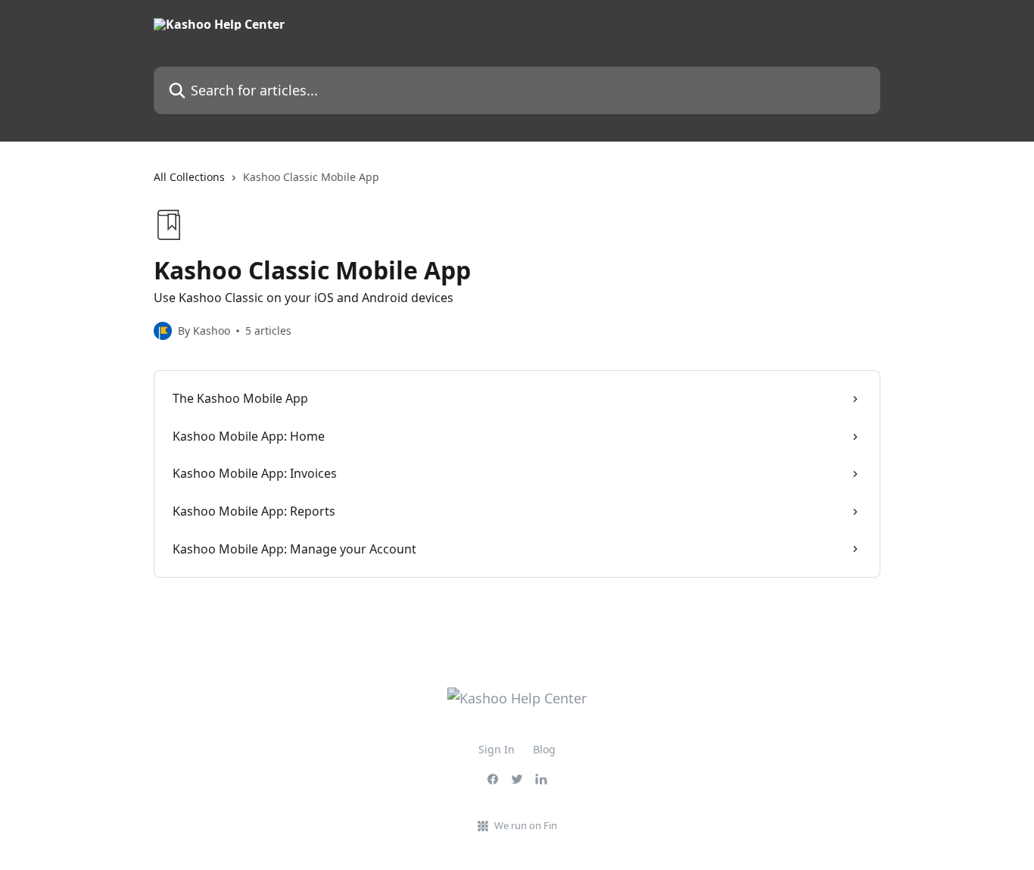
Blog (544, 749)
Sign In (496, 749)
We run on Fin (525, 825)
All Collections (189, 177)
